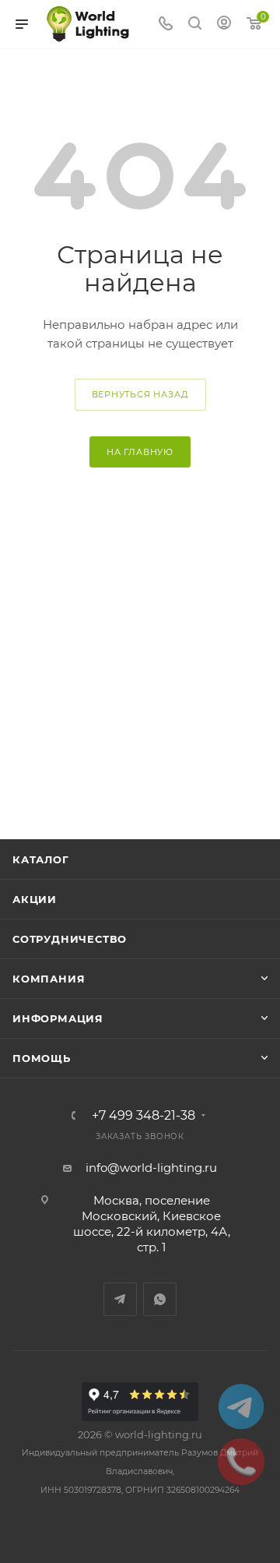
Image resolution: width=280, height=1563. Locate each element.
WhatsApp (160, 1299)
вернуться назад (140, 394)
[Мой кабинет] (224, 24)
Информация (57, 1018)
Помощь (41, 1058)
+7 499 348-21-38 (143, 1116)
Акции (34, 899)
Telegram (120, 1299)
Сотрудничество (69, 939)
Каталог (40, 859)
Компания (48, 978)
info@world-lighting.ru (151, 1167)
